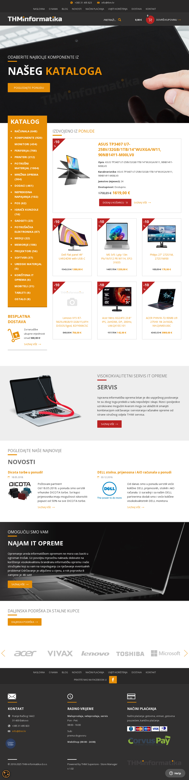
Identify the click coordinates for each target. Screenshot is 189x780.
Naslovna (39, 9)
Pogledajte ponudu (29, 87)
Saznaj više (30, 344)
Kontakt (151, 9)
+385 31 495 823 (83, 2)
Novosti (77, 9)
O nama (53, 9)
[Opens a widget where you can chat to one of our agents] (175, 773)
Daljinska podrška (22, 622)
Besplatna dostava (19, 319)
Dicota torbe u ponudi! (25, 472)
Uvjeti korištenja (118, 9)
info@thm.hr (108, 2)
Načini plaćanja (95, 9)
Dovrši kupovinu (166, 19)
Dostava (137, 9)
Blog (65, 9)
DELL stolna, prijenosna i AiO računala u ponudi (134, 472)
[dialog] (6, 774)
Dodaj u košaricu (113, 202)
